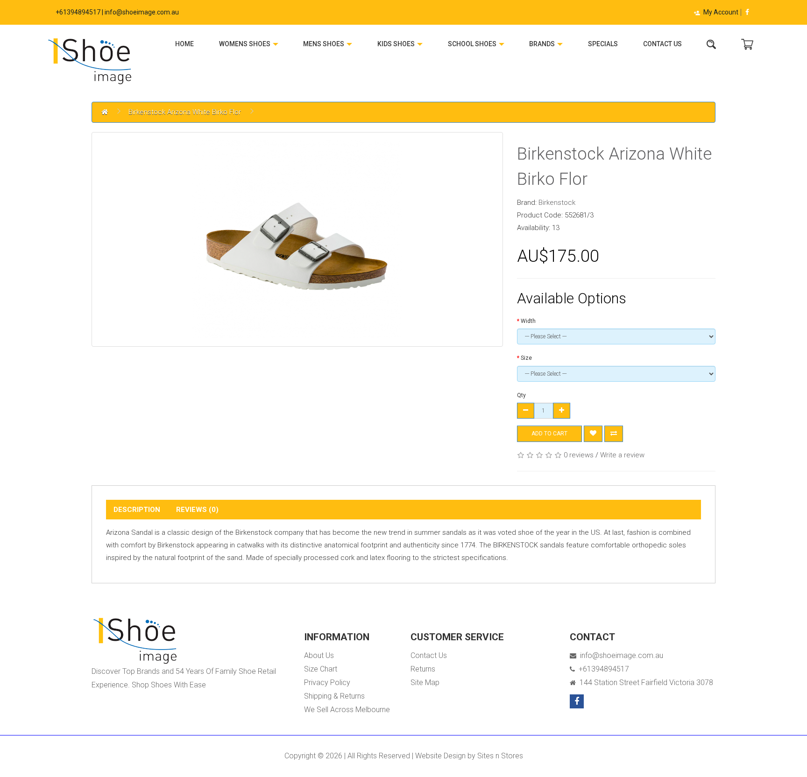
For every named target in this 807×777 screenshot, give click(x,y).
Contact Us (662, 44)
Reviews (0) (197, 509)
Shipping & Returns (334, 696)
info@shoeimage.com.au (619, 655)
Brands (542, 44)
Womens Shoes (245, 44)
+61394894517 (602, 669)
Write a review (622, 455)
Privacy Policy (327, 682)
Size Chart (320, 669)
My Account (720, 12)
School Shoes (473, 44)
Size (526, 358)
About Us (319, 655)
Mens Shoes (324, 44)
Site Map (425, 682)
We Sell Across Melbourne (347, 709)
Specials (603, 44)
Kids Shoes (396, 44)
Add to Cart (549, 433)
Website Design (440, 755)
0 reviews (579, 455)
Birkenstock (556, 202)
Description (136, 509)
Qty (521, 395)
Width (528, 321)
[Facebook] (747, 12)
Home (184, 44)
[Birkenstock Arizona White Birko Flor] (297, 239)
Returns (423, 669)
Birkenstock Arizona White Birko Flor (184, 112)
